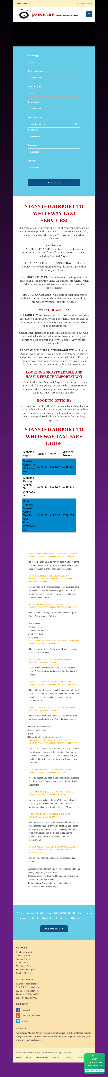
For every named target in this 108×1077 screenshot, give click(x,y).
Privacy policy (61, 1053)
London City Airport (25, 973)
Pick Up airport (35, 71)
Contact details (22, 3)
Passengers (33, 130)
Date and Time (35, 117)
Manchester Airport (24, 966)
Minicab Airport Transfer (39, 1033)
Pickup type (33, 55)
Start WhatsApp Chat (94, 1071)
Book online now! (54, 929)
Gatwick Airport (23, 955)
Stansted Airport (23, 959)
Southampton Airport (25, 969)
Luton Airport (22, 962)
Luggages (32, 145)
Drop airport (34, 102)
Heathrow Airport (24, 952)
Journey (32, 161)
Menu (89, 14)
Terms (49, 1053)
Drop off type (34, 86)
